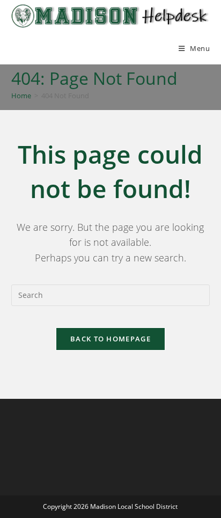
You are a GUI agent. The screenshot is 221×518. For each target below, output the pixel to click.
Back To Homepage (110, 339)
